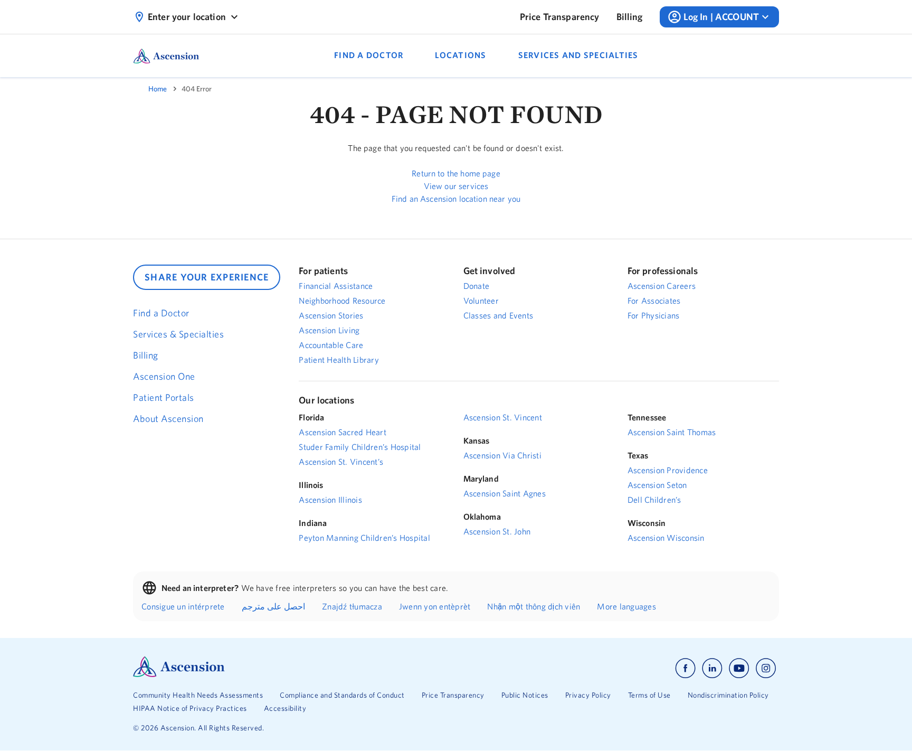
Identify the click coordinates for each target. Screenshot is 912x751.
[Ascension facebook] (685, 668)
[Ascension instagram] (766, 668)
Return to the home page (456, 173)
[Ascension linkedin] (712, 668)
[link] (560, 17)
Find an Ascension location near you (456, 198)
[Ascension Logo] (179, 674)
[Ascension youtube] (739, 668)
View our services (456, 186)
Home (157, 88)
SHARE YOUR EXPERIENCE (207, 277)
